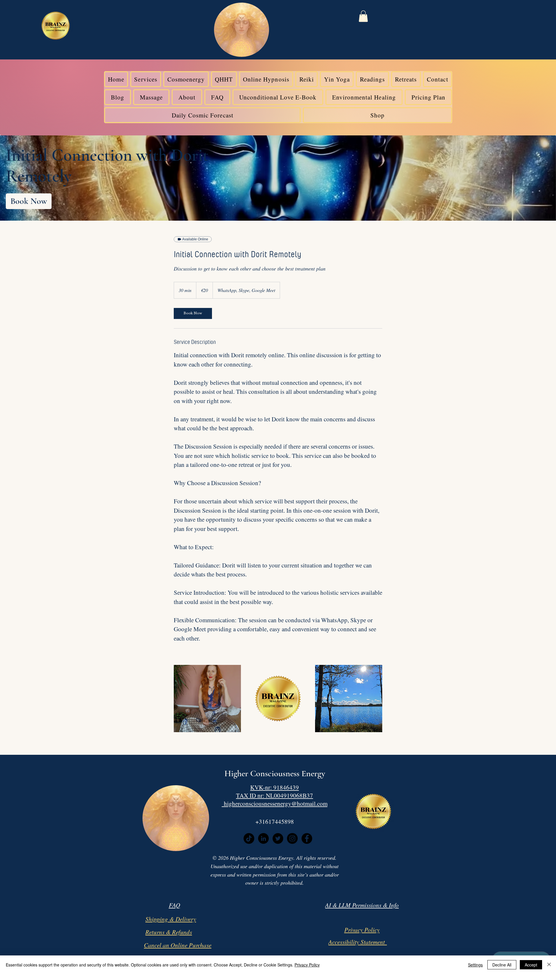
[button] (363, 16)
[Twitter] (277, 838)
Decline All (501, 965)
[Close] (549, 964)
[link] (29, 201)
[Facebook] (306, 838)
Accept (531, 965)
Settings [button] (475, 965)
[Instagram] (292, 838)
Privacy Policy (307, 965)
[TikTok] (249, 838)
